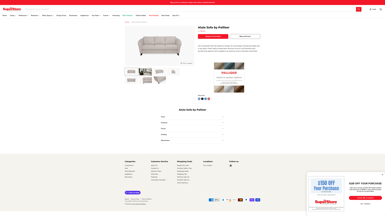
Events (106, 15)
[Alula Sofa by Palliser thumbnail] (131, 72)
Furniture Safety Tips (184, 168)
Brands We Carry (183, 165)
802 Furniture (128, 15)
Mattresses (23, 15)
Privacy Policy (135, 199)
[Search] (358, 9)
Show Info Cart (245, 36)
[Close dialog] (382, 174)
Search (127, 199)
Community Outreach (158, 180)
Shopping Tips (182, 174)
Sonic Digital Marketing (139, 204)
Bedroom (34, 15)
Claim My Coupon (365, 198)
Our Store (95, 15)
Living (12, 15)
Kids (126, 168)
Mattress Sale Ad (183, 177)
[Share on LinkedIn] (205, 99)
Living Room (129, 165)
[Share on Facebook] (199, 99)
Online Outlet (141, 15)
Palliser (202, 31)
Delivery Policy (156, 171)
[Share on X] (202, 99)
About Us (154, 165)
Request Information (213, 36)
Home (5, 15)
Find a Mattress (182, 183)
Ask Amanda (154, 15)
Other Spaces (47, 15)
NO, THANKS (365, 204)
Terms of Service (146, 199)
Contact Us (155, 168)
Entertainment (130, 171)
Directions (154, 174)
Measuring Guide (182, 171)
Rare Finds (165, 15)
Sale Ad (175, 15)
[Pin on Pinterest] (209, 99)
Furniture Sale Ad (183, 180)
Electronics (73, 15)
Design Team (61, 15)
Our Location (207, 165)
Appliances (84, 15)
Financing (116, 15)
